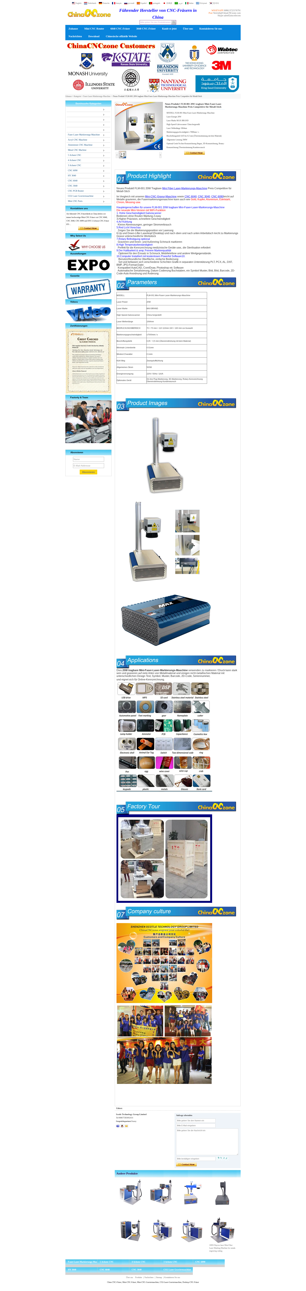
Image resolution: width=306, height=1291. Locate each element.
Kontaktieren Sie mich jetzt (88, 228)
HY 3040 (72, 175)
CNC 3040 (72, 186)
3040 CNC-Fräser (146, 28)
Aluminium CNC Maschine (80, 145)
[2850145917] (122, 1126)
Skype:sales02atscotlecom (229, 15)
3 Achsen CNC (74, 165)
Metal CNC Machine (77, 150)
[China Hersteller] (67, 109)
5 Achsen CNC (74, 155)
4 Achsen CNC (74, 160)
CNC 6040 (72, 180)
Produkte (138, 1277)
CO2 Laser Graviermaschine (80, 196)
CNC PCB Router (76, 191)
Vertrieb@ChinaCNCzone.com (227, 13)
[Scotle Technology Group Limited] (89, 20)
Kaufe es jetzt (169, 28)
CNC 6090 (72, 170)
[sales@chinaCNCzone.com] (126, 1126)
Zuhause (73, 28)
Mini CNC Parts (75, 201)
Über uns (188, 28)
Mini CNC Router (94, 28)
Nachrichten (75, 36)
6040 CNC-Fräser (120, 28)
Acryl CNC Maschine (77, 140)
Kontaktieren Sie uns (210, 28)
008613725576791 (232, 10)
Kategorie (77, 96)
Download (93, 36)
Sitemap (159, 1277)
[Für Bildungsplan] (153, 67)
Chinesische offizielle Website (121, 36)
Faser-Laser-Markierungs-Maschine (96, 96)
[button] (148, 91)
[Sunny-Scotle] (118, 1126)
